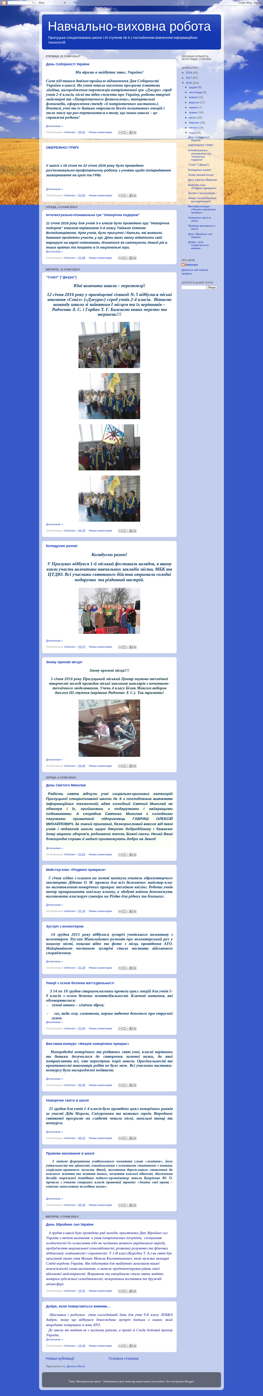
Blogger (189, 1381)
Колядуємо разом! (62, 546)
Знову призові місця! (64, 662)
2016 (189, 82)
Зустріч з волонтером (64, 926)
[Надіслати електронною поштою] (120, 132)
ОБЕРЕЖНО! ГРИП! (62, 147)
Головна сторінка (123, 1358)
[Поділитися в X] (127, 132)
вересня (194, 102)
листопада (196, 92)
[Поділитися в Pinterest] (135, 132)
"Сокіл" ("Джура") (61, 277)
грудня (193, 87)
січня (192, 132)
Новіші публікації (60, 1358)
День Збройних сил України (69, 1224)
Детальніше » (54, 126)
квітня (193, 117)
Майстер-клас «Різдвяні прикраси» (76, 870)
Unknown (191, 264)
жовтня (194, 97)
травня (193, 112)
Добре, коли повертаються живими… (78, 1306)
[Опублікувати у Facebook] (131, 132)
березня (194, 122)
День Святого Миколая (66, 785)
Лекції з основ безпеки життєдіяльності (80, 983)
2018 (189, 72)
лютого (194, 127)
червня (194, 107)
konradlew (158, 1381)
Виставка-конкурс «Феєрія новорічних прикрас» (87, 1044)
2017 (189, 77)
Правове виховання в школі (70, 1153)
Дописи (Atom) (76, 1366)
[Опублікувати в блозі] (124, 132)
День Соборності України (67, 64)
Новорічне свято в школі (67, 1100)
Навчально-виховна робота (129, 26)
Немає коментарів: (101, 132)
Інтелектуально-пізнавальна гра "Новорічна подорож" (93, 215)
